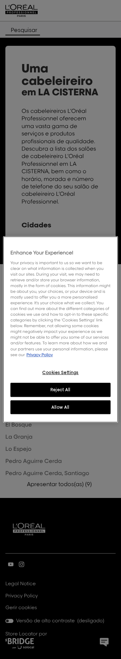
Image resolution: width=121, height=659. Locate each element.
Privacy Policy (40, 354)
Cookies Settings (60, 372)
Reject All (60, 389)
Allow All (60, 407)
